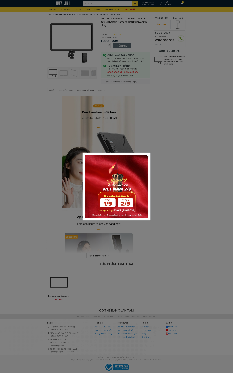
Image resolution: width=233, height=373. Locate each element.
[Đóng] (148, 155)
